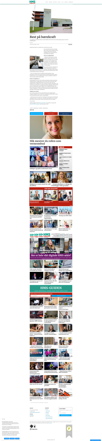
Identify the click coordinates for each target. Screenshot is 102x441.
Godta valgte (12, 438)
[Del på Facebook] (69, 44)
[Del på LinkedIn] (70, 44)
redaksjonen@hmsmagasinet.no (35, 412)
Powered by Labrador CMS (51, 439)
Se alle (71, 205)
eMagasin (47, 412)
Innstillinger (6, 438)
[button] (31, 196)
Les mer (50, 422)
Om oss (47, 409)
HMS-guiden (48, 415)
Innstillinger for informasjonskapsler (95, 440)
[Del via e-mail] (71, 44)
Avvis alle (17, 438)
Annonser (47, 413)
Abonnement (48, 410)
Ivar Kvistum (32, 415)
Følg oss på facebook (49, 418)
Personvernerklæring (49, 416)
